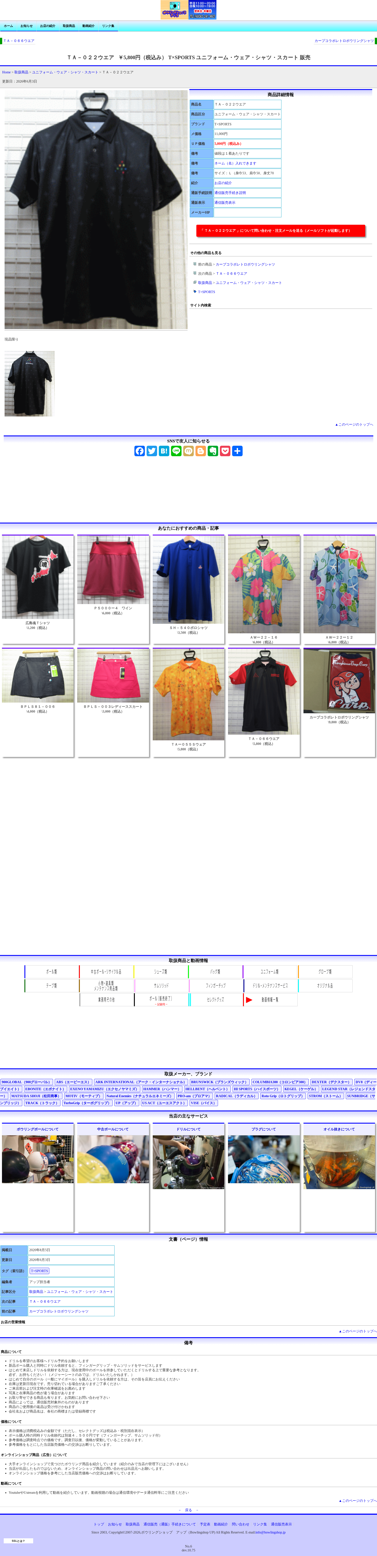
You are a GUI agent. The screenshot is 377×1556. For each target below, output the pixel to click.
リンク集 (108, 26)
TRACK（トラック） (42, 1103)
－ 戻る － (188, 1510)
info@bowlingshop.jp (270, 1532)
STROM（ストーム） (326, 1096)
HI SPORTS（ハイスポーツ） (257, 1089)
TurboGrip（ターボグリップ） (87, 1103)
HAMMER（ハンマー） (162, 1089)
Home (6, 72)
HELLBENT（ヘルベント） (207, 1089)
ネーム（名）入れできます (235, 163)
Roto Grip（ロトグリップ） (283, 1096)
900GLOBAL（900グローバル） (27, 1082)
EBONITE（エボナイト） (45, 1089)
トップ (99, 1524)
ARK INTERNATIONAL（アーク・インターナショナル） (141, 1082)
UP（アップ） (127, 1103)
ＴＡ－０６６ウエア (18, 41)
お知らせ (27, 26)
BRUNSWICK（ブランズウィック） (219, 1082)
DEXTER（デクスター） (331, 1082)
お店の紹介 (47, 26)
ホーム (8, 26)
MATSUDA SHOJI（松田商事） (36, 1096)
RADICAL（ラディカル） (236, 1096)
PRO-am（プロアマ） (195, 1096)
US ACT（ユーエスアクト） (164, 1103)
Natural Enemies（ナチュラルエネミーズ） (139, 1096)
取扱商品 (69, 26)
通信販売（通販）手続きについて (170, 1524)
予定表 (205, 1524)
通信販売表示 (224, 202)
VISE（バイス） (204, 1103)
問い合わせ (240, 1524)
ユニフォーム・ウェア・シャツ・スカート (65, 72)
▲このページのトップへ (354, 424)
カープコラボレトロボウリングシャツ (344, 41)
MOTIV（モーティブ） (83, 1096)
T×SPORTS (206, 292)
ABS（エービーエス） (73, 1082)
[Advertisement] (188, 491)
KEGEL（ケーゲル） (301, 1089)
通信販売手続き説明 (230, 193)
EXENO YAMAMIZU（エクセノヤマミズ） (104, 1089)
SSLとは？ (18, 1540)
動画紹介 (88, 26)
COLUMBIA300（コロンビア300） (280, 1082)
